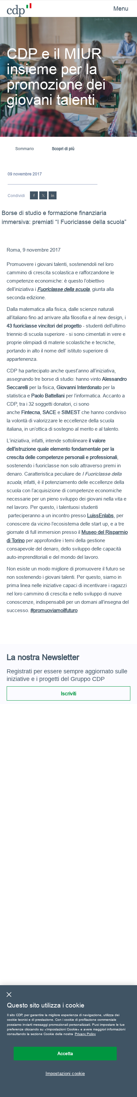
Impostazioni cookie (65, 1073)
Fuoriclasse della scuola (63, 289)
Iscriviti (68, 693)
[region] (68, 1041)
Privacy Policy (85, 1034)
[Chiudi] (9, 994)
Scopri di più (63, 148)
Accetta (65, 1053)
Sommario (24, 148)
